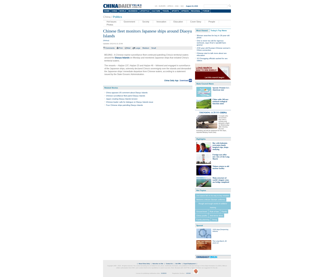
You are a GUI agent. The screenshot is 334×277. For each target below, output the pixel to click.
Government (129, 22)
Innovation (161, 22)
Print (121, 48)
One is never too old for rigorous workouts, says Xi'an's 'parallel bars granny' (211, 43)
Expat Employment (190, 263)
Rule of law (214, 211)
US (156, 6)
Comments (110, 48)
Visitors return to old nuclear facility (221, 167)
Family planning (202, 220)
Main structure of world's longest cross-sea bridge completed (221, 180)
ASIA (176, 6)
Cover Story (195, 22)
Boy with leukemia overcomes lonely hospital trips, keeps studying (220, 146)
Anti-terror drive (216, 216)
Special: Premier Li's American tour (221, 89)
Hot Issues (111, 22)
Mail (128, 48)
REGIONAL (196, 11)
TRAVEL (165, 11)
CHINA (114, 11)
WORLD (122, 11)
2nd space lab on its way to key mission (212, 195)
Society (145, 22)
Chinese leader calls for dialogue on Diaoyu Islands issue (129, 102)
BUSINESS (133, 11)
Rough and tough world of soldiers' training (213, 206)
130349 (188, 273)
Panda (224, 211)
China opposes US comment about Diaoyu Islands (127, 93)
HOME (106, 11)
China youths (201, 216)
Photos (110, 25)
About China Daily (144, 263)
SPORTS (175, 11)
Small (153, 48)
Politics (117, 17)
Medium (145, 48)
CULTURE (156, 11)
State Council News (205, 84)
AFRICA (170, 6)
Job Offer (178, 263)
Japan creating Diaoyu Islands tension (122, 99)
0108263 (163, 273)
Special (199, 225)
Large (137, 48)
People (211, 22)
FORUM (206, 11)
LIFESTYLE (145, 11)
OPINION (185, 11)
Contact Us (169, 263)
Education (178, 22)
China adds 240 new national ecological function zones (220, 101)
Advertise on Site (157, 263)
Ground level (201, 211)
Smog (214, 220)
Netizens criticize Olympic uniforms (210, 199)
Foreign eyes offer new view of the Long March (221, 157)
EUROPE (162, 6)
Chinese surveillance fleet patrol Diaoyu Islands (125, 96)
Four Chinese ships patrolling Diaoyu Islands (124, 105)
